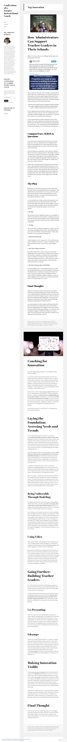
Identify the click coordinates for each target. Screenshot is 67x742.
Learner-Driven (53, 729)
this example (37, 677)
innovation (55, 322)
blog (36, 311)
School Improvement (54, 324)
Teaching (39, 727)
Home (5, 22)
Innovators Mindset (36, 729)
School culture (46, 324)
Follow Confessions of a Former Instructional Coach (9, 83)
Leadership (30, 322)
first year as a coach (50, 585)
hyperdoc (37, 527)
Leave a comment (48, 325)
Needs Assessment (39, 467)
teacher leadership (31, 325)
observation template (51, 545)
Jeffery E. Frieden (31, 324)
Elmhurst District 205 (48, 322)
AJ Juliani (46, 727)
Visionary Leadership (39, 325)
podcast (31, 311)
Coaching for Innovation (37, 363)
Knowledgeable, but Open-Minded (48, 321)
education (39, 321)
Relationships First (36, 322)
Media (5, 26)
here (47, 309)
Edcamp (50, 727)
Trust (41, 322)
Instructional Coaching (44, 726)
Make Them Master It (39, 324)
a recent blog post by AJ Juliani (38, 672)
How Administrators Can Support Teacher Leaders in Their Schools (43, 43)
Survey (30, 467)
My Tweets (6, 113)
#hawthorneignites (33, 651)
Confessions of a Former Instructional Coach (11, 10)
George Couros (55, 727)
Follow (6, 100)
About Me (6, 24)
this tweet (31, 57)
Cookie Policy (22, 740)
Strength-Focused (33, 727)
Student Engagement (32, 730)
